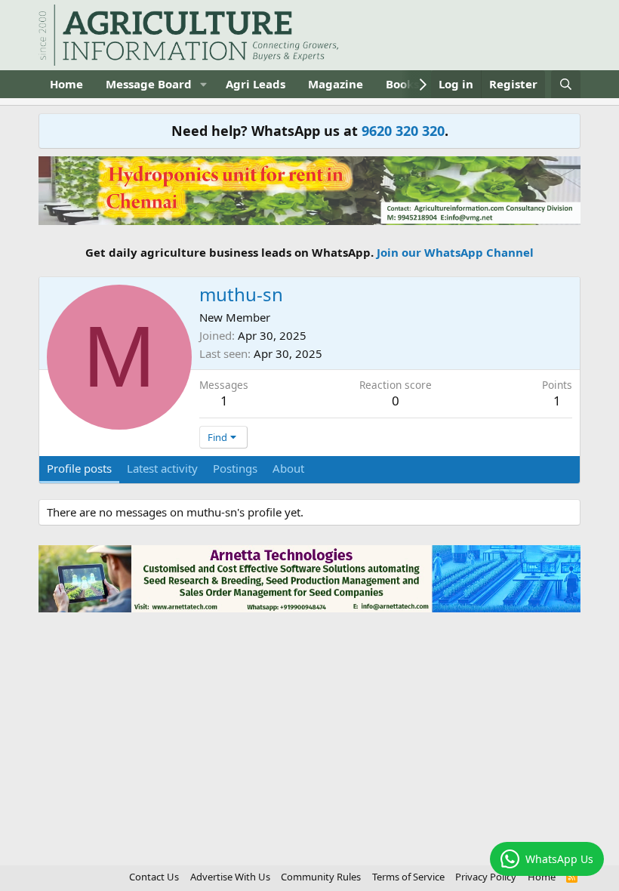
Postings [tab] (235, 468)
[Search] (566, 84)
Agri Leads (255, 83)
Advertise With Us (230, 876)
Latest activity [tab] (162, 468)
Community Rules (321, 876)
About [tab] (288, 468)
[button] (203, 84)
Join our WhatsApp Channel (455, 252)
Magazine (335, 83)
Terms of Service (408, 876)
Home (66, 83)
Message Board (149, 83)
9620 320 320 (403, 131)
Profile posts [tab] (79, 468)
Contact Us (154, 876)
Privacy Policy (485, 876)
